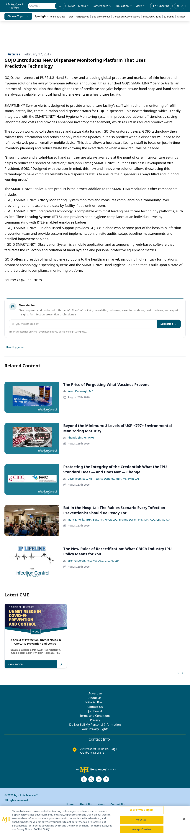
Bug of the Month (101, 16)
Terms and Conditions (95, 716)
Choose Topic (15, 16)
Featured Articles (152, 16)
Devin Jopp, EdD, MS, (80, 478)
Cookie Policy (42, 829)
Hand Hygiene (15, 347)
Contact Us (95, 707)
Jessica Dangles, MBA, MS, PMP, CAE (117, 478)
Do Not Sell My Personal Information (95, 725)
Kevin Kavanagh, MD (80, 391)
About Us (95, 698)
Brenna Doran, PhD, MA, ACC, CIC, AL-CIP (144, 519)
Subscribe (166, 323)
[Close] (184, 819)
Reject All (141, 819)
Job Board (95, 711)
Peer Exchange (57, 16)
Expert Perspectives (78, 16)
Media (82, 6)
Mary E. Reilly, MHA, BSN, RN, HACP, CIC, (93, 519)
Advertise (95, 693)
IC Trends (169, 16)
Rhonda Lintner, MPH (81, 437)
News (71, 6)
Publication (122, 6)
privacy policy (79, 331)
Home (69, 804)
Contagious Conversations (126, 16)
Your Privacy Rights (95, 729)
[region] (95, 819)
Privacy (95, 720)
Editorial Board (95, 702)
